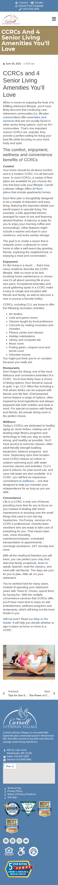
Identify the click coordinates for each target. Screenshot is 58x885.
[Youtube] (26, 841)
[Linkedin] (13, 841)
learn (41, 563)
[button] (54, 18)
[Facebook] (6, 841)
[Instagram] (19, 841)
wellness (28, 481)
